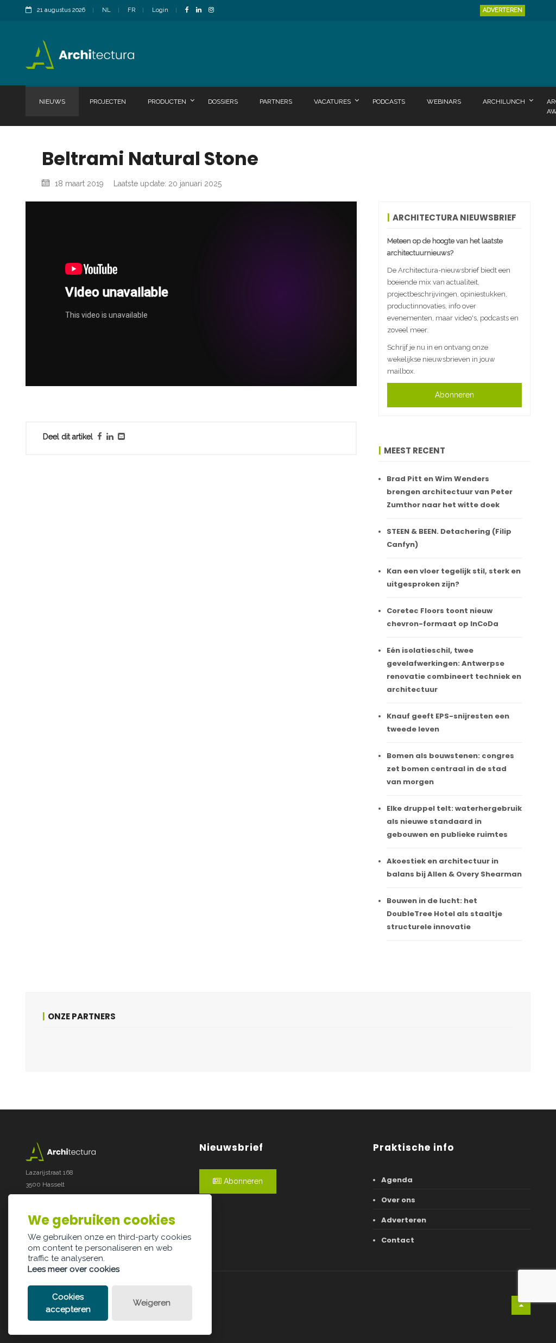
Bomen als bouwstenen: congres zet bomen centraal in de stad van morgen (450, 769)
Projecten (108, 101)
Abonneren (454, 394)
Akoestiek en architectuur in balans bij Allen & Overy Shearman (454, 867)
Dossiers (223, 101)
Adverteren (502, 10)
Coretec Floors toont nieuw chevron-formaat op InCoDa (442, 617)
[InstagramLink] (213, 10)
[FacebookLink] (189, 10)
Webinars (444, 101)
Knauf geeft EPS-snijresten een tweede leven (448, 722)
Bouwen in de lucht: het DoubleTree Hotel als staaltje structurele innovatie (444, 914)
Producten (167, 101)
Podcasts (388, 101)
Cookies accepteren (68, 1303)
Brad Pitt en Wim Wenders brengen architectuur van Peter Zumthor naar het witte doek (450, 492)
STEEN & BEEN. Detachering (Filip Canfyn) (449, 538)
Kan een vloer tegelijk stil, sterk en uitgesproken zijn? (454, 577)
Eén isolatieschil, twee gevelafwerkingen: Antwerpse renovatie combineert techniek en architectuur (454, 670)
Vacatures (332, 101)
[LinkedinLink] (201, 10)
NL (106, 10)
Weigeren (151, 1303)
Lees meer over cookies (73, 1269)
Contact (397, 1240)
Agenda (397, 1180)
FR (131, 10)
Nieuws (52, 101)
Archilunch (504, 101)
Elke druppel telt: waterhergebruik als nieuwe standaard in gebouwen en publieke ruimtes (454, 821)
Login (160, 10)
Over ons (398, 1200)
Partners (276, 101)
